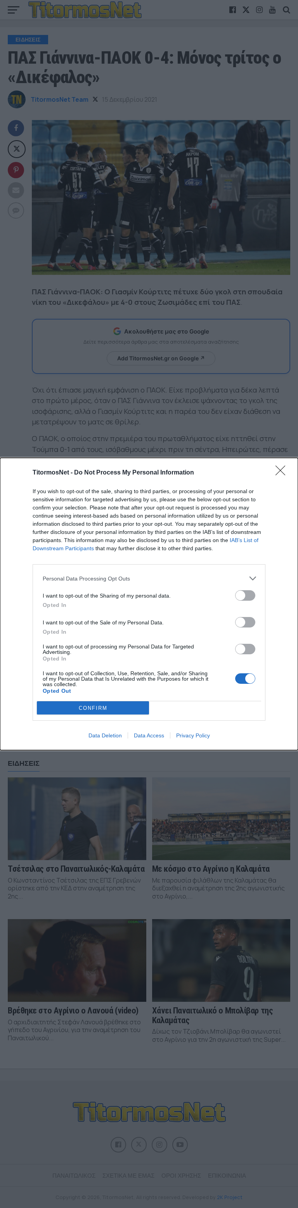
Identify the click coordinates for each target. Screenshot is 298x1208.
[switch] (245, 595)
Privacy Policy (193, 735)
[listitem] (149, 578)
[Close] (282, 473)
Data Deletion (105, 735)
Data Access (149, 735)
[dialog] (149, 604)
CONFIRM (93, 708)
